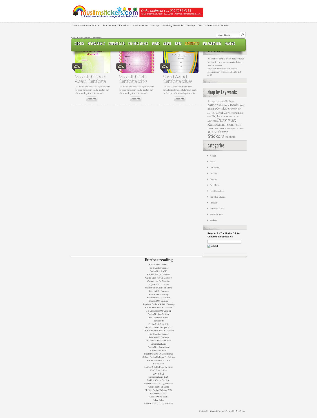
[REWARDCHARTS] (96, 43)
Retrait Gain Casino (158, 393)
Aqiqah (212, 101)
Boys (241, 105)
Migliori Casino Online (158, 284)
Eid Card (224, 112)
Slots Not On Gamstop (159, 290)
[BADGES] (156, 43)
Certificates (223, 108)
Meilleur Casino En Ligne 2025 (158, 327)
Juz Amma (222, 116)
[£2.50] (92, 62)
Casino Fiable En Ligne (158, 386)
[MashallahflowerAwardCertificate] (91, 78)
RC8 (229, 125)
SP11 (229, 128)
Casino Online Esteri (158, 396)
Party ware (227, 120)
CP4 (236, 109)
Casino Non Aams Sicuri (159, 347)
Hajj (214, 116)
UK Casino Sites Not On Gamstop (158, 330)
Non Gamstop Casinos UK (158, 297)
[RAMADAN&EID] (116, 43)
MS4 (209, 120)
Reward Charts (216, 214)
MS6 (215, 121)
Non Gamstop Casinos (158, 267)
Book (234, 104)
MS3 (239, 116)
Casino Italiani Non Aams (158, 360)
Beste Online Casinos (158, 264)
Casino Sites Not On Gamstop (158, 277)
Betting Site (159, 320)
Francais (213, 179)
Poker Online (158, 399)
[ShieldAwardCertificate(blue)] (177, 78)
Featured (213, 173)
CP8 (239, 109)
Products (214, 202)
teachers (230, 136)
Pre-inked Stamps (217, 196)
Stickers (215, 135)
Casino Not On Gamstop (158, 313)
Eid (215, 112)
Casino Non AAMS (158, 271)
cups (209, 113)
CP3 (232, 109)
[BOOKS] (178, 43)
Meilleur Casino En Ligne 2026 (158, 389)
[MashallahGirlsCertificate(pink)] (133, 78)
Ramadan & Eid (217, 208)
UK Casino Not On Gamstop (158, 310)
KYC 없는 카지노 (158, 370)
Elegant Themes (217, 410)
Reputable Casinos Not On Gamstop (158, 304)
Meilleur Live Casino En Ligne (158, 287)
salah (239, 125)
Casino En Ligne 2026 (158, 376)
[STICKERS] (79, 43)
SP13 (237, 128)
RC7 (224, 124)
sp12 (233, 128)
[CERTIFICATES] (192, 43)
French (235, 113)
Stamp (223, 131)
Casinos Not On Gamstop (158, 274)
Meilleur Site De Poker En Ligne (158, 366)
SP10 (224, 128)
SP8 (216, 128)
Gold (209, 116)
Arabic (221, 101)
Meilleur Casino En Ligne (158, 380)
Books (213, 161)
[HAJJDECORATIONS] (212, 43)
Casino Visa (158, 363)
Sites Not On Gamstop (158, 294)
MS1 (230, 116)
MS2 (234, 116)
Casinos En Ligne (158, 343)
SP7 (212, 128)
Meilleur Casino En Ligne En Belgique (158, 356)
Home (73, 37)
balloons (213, 104)
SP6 (209, 128)
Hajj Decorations (217, 190)
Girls (241, 113)
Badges (229, 101)
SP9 (220, 128)
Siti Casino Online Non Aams (158, 340)
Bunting (211, 108)
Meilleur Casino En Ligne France (158, 353)
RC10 (234, 124)
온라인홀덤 (158, 373)
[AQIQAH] (167, 43)
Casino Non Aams (158, 350)
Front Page (214, 184)
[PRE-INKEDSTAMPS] (138, 43)
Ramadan (214, 124)
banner (224, 105)
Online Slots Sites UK (158, 323)
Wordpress (240, 410)
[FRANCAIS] (230, 43)
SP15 (242, 128)
